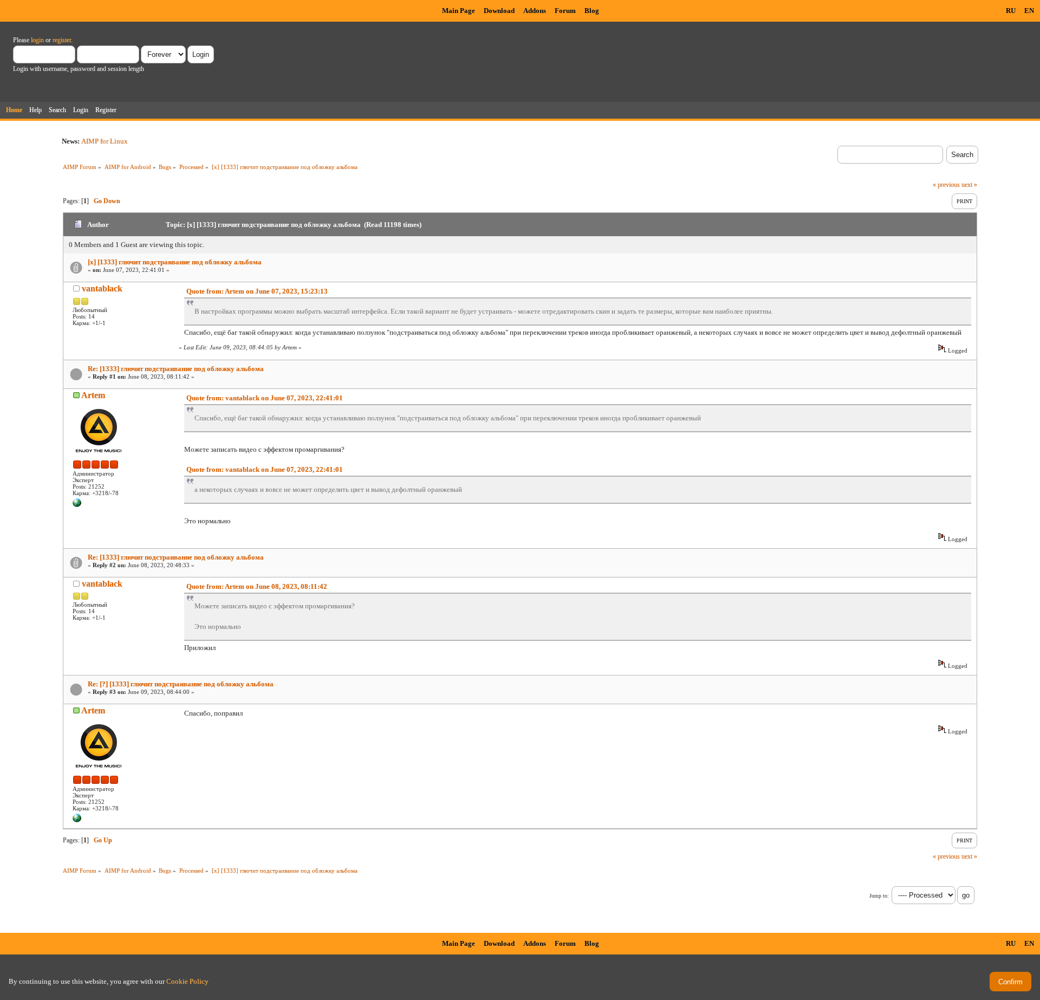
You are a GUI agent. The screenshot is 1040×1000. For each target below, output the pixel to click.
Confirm (1010, 982)
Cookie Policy (187, 981)
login (37, 40)
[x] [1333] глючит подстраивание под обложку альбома (175, 262)
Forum (565, 11)
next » (969, 185)
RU (1011, 11)
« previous (946, 185)
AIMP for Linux (104, 141)
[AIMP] (77, 505)
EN (1029, 11)
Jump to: (879, 896)
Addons (534, 11)
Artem (93, 395)
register (62, 40)
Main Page (458, 11)
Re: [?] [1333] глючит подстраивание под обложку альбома (181, 684)
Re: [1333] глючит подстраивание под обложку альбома (176, 369)
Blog (591, 11)
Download (499, 11)
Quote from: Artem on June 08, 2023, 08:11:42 (256, 586)
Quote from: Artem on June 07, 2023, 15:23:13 (257, 291)
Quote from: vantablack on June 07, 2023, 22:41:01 (264, 398)
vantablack (102, 288)
